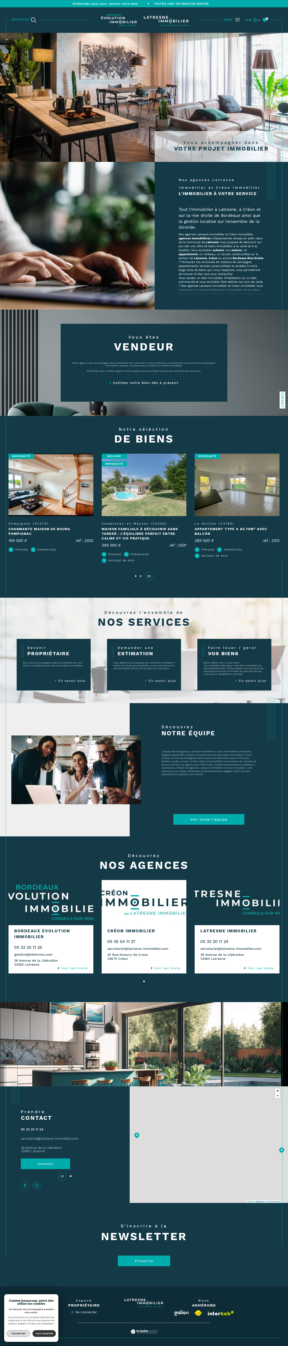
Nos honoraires (136, 1313)
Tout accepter (44, 1333)
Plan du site (150, 1313)
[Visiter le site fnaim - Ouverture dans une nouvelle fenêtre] (198, 1304)
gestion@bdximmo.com (33, 945)
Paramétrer (18, 1333)
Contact (282, 400)
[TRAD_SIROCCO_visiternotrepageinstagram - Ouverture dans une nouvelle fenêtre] (36, 1176)
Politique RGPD (195, 1313)
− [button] (277, 1086)
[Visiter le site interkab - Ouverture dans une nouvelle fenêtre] (221, 1304)
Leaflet (249, 1192)
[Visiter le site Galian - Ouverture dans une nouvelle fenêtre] (181, 1304)
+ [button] (277, 1081)
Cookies (206, 1313)
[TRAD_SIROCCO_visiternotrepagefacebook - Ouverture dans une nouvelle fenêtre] (25, 1176)
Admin (175, 1313)
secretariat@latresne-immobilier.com (137, 939)
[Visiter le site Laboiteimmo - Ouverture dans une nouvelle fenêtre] (144, 1326)
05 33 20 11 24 (28, 938)
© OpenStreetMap (273, 1192)
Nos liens (184, 1313)
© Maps (259, 1192)
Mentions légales (164, 1313)
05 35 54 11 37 (121, 932)
